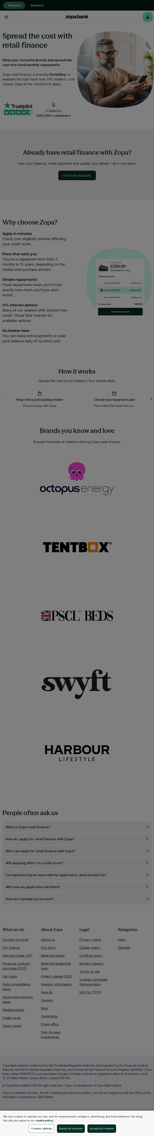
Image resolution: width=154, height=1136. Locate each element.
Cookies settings (41, 1128)
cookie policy (44, 1120)
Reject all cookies (71, 1128)
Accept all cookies (102, 1128)
